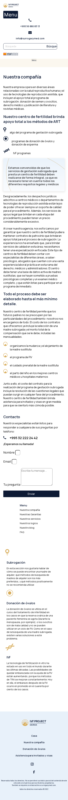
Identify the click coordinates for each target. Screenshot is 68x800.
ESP (9, 54)
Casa (34, 735)
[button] (10, 14)
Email (7, 461)
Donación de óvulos (34, 748)
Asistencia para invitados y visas (34, 755)
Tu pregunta (12, 484)
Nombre (9, 452)
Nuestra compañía (34, 742)
